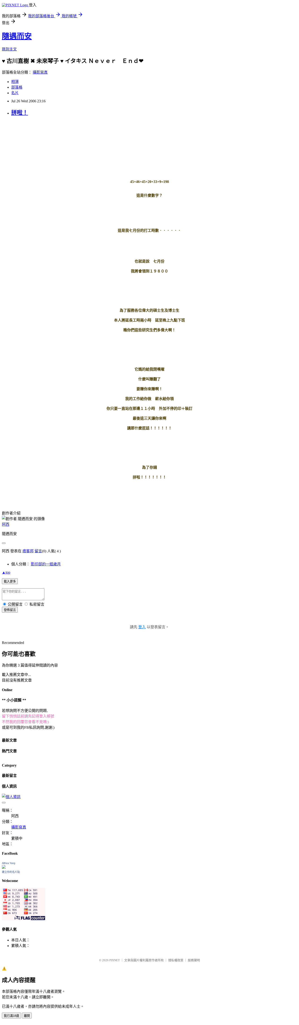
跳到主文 (9, 49)
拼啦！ (19, 113)
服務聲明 (194, 960)
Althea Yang (8, 863)
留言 (38, 551)
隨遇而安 (17, 36)
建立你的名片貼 (11, 872)
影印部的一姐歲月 (46, 564)
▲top (6, 572)
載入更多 (10, 581)
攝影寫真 (40, 72)
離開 (27, 1016)
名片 (15, 93)
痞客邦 (28, 551)
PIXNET (114, 960)
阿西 (5, 524)
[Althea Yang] (4, 867)
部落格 (16, 87)
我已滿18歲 (11, 1016)
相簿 (15, 82)
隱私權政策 (175, 960)
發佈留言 (10, 610)
